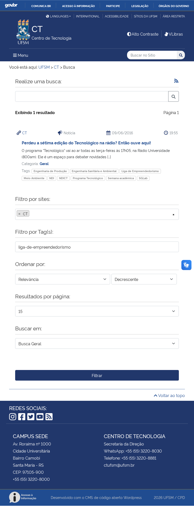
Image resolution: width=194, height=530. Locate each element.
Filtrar (97, 375)
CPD (181, 497)
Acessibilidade (117, 16)
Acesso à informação (78, 6)
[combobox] (97, 214)
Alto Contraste (145, 34)
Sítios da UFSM (145, 16)
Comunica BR (41, 6)
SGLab (143, 178)
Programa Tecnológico (88, 178)
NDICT (63, 178)
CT (24, 132)
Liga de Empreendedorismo (140, 171)
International (88, 16)
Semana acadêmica (121, 178)
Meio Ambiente (34, 178)
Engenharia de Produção (50, 171)
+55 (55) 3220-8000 (31, 479)
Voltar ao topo (171, 395)
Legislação (139, 6)
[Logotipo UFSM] (20, 30)
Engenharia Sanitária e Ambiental (94, 171)
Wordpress (133, 497)
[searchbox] (32, 213)
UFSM (168, 497)
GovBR (11, 5)
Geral (44, 163)
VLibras (176, 34)
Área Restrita (174, 16)
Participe (113, 6)
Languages (59, 16)
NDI (51, 178)
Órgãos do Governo (174, 6)
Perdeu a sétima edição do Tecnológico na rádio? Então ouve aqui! (86, 142)
